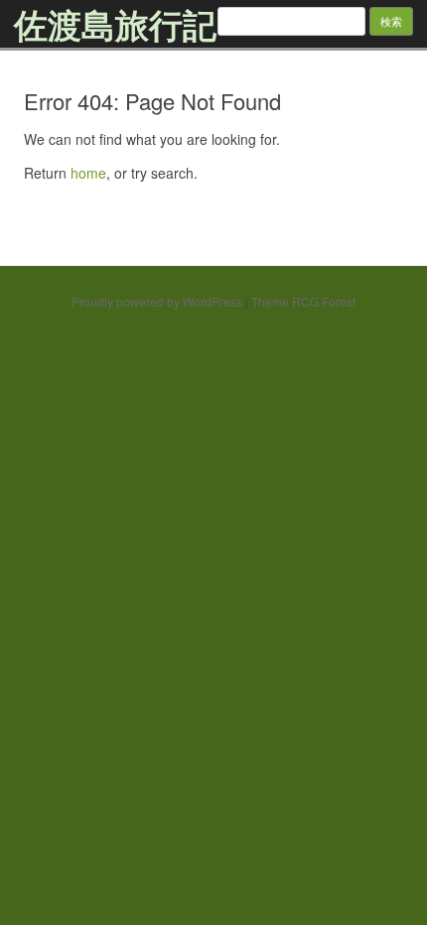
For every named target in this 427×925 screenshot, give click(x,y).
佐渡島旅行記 (115, 24)
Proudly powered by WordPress (156, 301)
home (88, 173)
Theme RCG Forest (303, 301)
